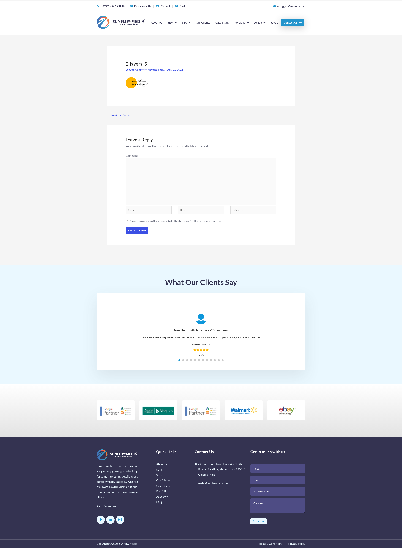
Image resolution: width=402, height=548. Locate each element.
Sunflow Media (128, 543)
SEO (184, 22)
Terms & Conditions (270, 543)
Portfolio (240, 22)
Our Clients (203, 22)
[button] (179, 360)
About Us (156, 22)
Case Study (222, 22)
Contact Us (290, 22)
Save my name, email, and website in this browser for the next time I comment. (177, 221)
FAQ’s (274, 22)
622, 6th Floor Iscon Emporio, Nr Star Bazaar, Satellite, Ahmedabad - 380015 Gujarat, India (221, 469)
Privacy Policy (296, 543)
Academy (260, 22)
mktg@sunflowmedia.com (214, 483)
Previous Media (118, 115)
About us (161, 464)
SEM (170, 22)
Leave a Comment (136, 69)
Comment (132, 155)
